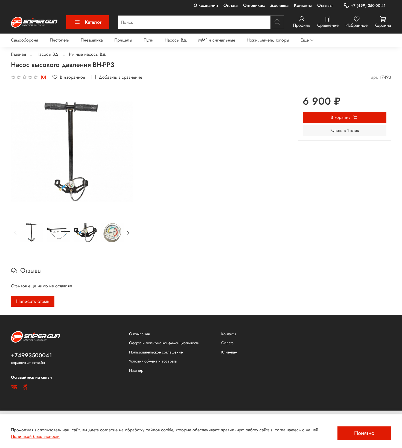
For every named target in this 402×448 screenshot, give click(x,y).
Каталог (93, 22)
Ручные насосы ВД (87, 54)
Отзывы (325, 5)
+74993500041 (31, 355)
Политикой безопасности (35, 436)
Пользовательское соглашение (156, 352)
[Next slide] (123, 151)
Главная (18, 54)
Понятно (364, 433)
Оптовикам (254, 5)
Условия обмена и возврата (153, 361)
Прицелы (123, 40)
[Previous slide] (19, 151)
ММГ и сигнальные (216, 40)
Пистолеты (59, 40)
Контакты (303, 5)
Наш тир (136, 370)
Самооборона (24, 40)
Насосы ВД (176, 40)
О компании (206, 5)
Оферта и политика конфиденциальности (164, 343)
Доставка (279, 5)
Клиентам (229, 352)
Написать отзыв (32, 301)
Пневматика (92, 40)
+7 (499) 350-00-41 (368, 5)
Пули (148, 40)
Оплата (230, 5)
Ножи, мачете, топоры (268, 40)
